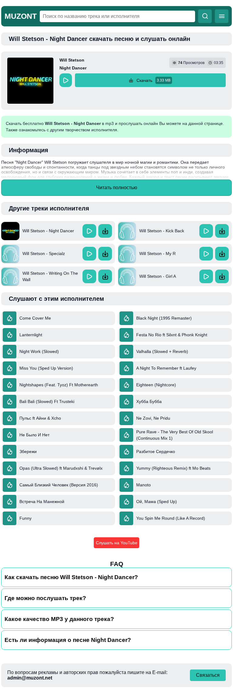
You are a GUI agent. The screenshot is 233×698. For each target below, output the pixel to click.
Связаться (208, 675)
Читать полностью (116, 187)
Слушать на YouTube (116, 542)
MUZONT (21, 16)
